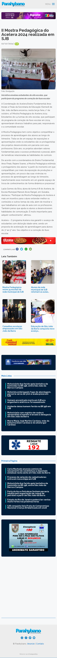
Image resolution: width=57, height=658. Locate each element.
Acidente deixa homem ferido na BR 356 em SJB (29, 407)
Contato (40, 644)
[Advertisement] (28, 589)
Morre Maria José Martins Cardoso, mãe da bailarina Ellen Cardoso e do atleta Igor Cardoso (28, 423)
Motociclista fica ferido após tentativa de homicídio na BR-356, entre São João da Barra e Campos (27, 386)
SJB (16, 44)
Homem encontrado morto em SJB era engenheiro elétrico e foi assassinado (26, 401)
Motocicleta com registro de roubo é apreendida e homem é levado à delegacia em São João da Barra (29, 415)
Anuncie (31, 644)
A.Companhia (32, 654)
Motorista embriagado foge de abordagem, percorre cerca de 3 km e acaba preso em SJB (29, 394)
